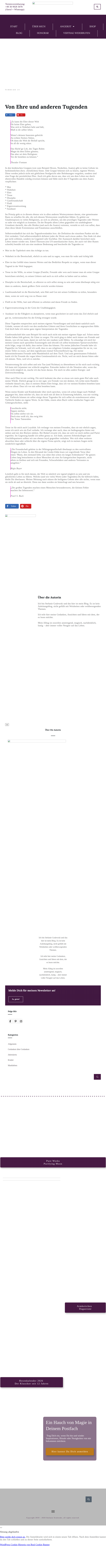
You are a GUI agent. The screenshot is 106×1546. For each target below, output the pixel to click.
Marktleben (12, 1065)
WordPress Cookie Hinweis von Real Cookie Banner (25, 1544)
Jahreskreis (12, 1055)
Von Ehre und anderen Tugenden (46, 106)
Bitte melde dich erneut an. (12, 1537)
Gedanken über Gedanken (18, 1049)
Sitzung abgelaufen (9, 1532)
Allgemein (12, 1044)
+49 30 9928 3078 (13, 6)
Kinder (11, 1060)
